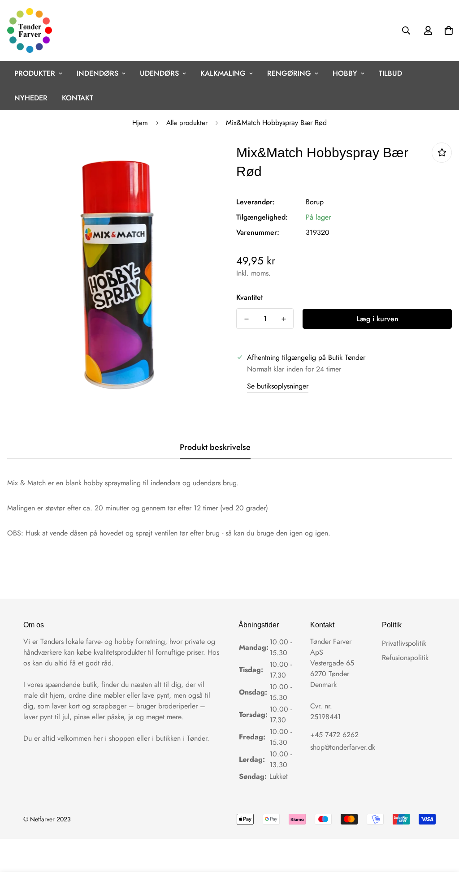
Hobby (345, 73)
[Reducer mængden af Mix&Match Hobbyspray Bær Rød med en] (246, 319)
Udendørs (159, 73)
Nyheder (31, 98)
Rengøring (289, 73)
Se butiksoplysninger (277, 386)
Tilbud (390, 73)
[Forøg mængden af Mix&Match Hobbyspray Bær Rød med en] (283, 319)
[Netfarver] (29, 30)
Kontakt (77, 98)
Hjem (140, 123)
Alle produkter (187, 123)
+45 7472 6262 (334, 735)
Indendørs (97, 73)
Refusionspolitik (405, 657)
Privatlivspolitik (404, 643)
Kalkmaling (223, 73)
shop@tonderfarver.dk (342, 747)
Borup (315, 202)
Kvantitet (249, 297)
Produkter (34, 73)
